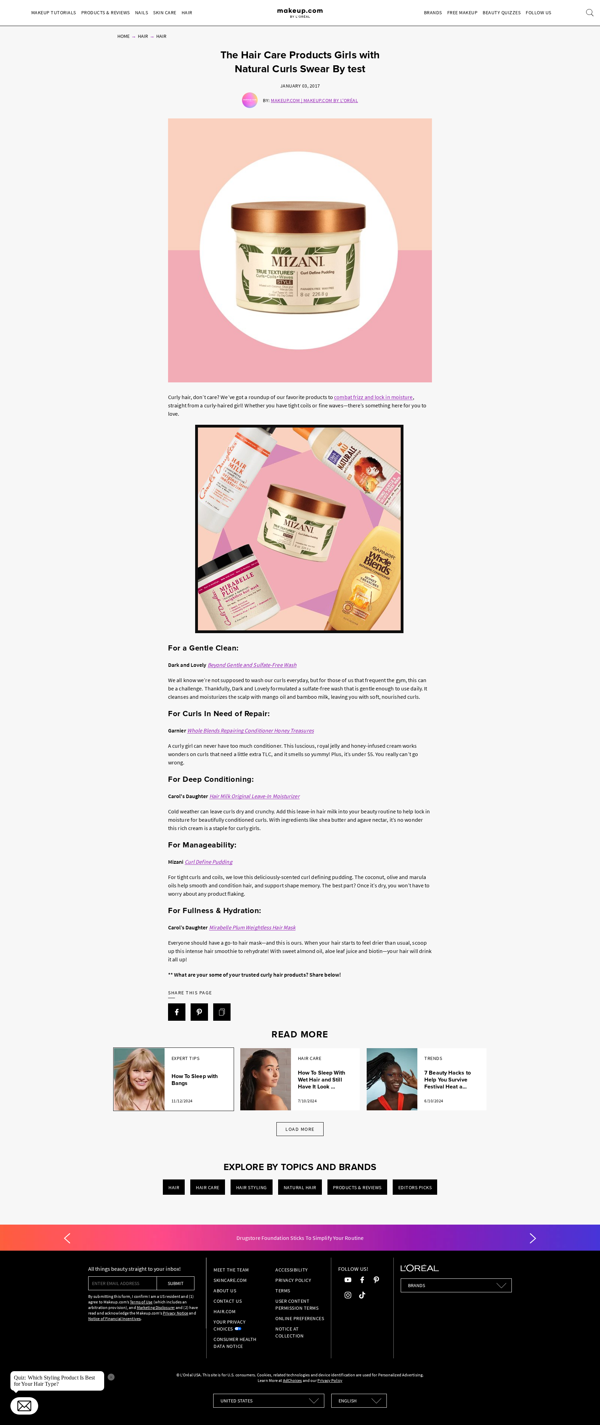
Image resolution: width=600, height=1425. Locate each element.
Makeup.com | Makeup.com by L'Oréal (314, 100)
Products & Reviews (105, 12)
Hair (187, 12)
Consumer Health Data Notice (235, 1342)
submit (176, 1283)
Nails (141, 12)
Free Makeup (462, 12)
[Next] (533, 1238)
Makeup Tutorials (53, 12)
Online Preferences (299, 1318)
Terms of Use (141, 1301)
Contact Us (228, 1301)
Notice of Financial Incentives (114, 1318)
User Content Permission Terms (296, 1304)
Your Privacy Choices (229, 1325)
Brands (433, 12)
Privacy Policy (293, 1280)
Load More (300, 1129)
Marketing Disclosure (155, 1307)
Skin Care (164, 12)
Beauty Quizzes (501, 12)
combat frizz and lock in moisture (373, 396)
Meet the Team (231, 1270)
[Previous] (67, 1238)
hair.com (224, 1311)
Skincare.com (230, 1280)
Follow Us (538, 12)
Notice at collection (289, 1332)
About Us (225, 1290)
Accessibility (291, 1270)
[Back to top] (584, 1409)
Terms (282, 1290)
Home (123, 36)
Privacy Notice (175, 1313)
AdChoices (292, 1380)
